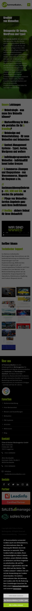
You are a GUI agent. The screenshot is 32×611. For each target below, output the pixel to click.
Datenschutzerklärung (20, 586)
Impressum (17, 588)
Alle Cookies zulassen (16, 605)
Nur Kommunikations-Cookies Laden (16, 600)
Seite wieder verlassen (16, 596)
